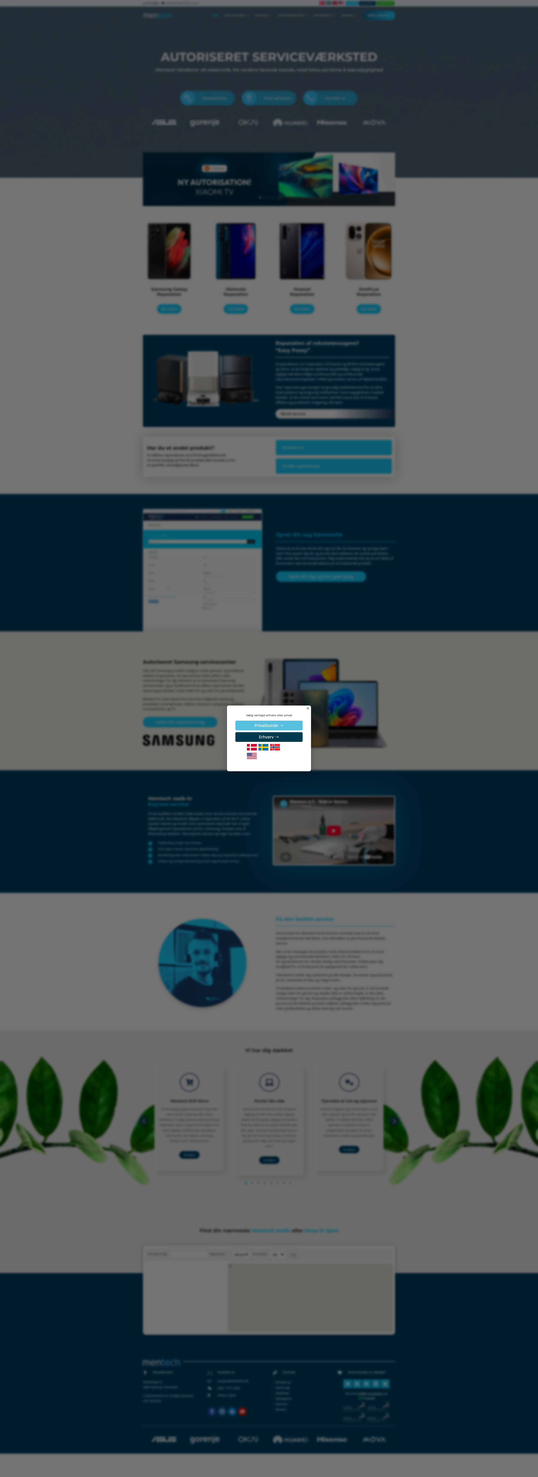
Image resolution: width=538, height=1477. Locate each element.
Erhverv (266, 737)
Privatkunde (266, 725)
